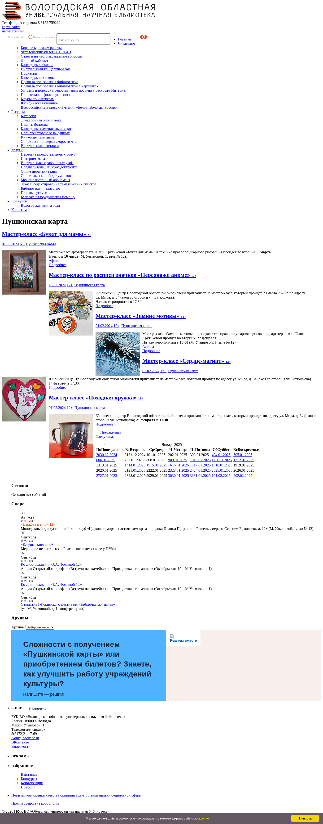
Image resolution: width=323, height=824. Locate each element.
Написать (37, 709)
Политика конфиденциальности (47, 95)
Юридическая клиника (39, 103)
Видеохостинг (22, 746)
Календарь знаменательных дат (46, 129)
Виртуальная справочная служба (47, 163)
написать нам (13, 31)
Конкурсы (19, 201)
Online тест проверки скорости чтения (51, 141)
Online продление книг (39, 171)
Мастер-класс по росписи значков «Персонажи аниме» (122, 275)
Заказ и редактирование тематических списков (58, 184)
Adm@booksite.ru (25, 738)
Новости (28, 787)
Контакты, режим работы (41, 48)
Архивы (18, 627)
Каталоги (28, 116)
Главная (124, 39)
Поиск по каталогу (44, 37)
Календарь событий (37, 65)
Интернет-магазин (36, 159)
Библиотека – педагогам (40, 188)
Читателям (126, 43)
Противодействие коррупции (35, 803)
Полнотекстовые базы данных (45, 133)
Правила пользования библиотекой (49, 82)
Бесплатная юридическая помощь (48, 197)
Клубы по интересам (37, 99)
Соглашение (200, 818)
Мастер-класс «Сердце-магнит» (186, 361)
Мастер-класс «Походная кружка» (96, 397)
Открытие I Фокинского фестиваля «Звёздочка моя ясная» (68, 604)
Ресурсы (18, 112)
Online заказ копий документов (46, 176)
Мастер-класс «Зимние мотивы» (141, 316)
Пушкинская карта (41, 244)
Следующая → (107, 436)
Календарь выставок (37, 78)
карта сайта (11, 27)
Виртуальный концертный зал (45, 69)
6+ (22, 244)
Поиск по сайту (17, 37)
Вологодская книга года (40, 205)
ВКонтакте (20, 742)
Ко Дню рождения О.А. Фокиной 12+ (51, 564)
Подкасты (29, 73)
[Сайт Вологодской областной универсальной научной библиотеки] (79, 18)
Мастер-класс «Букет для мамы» (46, 234)
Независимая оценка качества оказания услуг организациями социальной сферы (76, 795)
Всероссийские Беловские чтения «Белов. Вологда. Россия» (69, 107)
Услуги (17, 150)
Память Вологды (34, 124)
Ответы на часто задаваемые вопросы (51, 56)
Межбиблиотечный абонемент (45, 180)
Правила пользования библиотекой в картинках (59, 86)
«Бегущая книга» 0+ (37, 544)
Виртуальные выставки (40, 146)
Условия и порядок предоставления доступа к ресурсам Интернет (74, 90)
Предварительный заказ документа (49, 167)
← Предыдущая (108, 432)
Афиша (54, 261)
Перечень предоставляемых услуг (48, 154)
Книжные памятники (38, 137)
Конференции (32, 783)
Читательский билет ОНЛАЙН (46, 52)
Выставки (29, 774)
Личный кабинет (34, 60)
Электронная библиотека (41, 120)
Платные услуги (34, 193)
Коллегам (19, 210)
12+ (70, 285)
